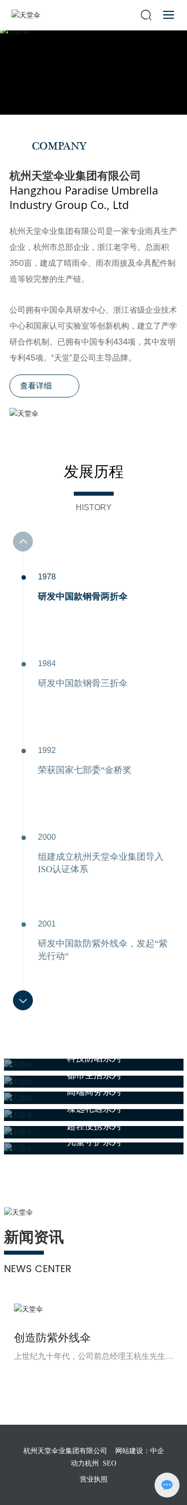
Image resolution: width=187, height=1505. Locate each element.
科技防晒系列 (94, 1058)
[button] (23, 1000)
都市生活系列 (94, 1075)
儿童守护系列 (94, 1142)
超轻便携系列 (94, 1126)
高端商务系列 (94, 1092)
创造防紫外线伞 (52, 1337)
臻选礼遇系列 (94, 1109)
